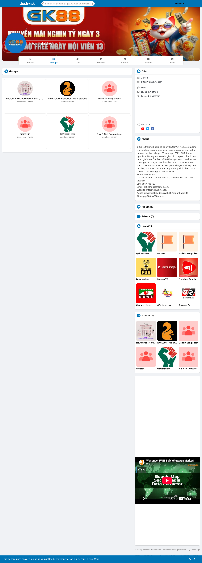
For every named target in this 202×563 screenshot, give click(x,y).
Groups (146, 315)
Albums (146, 207)
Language (195, 550)
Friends (146, 216)
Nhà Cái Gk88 (41, 43)
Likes (145, 226)
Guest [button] (180, 3)
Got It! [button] (192, 559)
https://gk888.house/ (151, 81)
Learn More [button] (93, 559)
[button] (68, 3)
